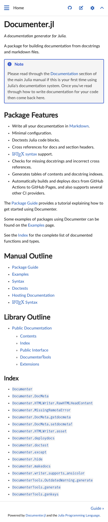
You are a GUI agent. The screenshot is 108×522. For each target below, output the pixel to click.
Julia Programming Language (79, 515)
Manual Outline (28, 256)
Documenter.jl (29, 25)
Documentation (64, 74)
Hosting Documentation (33, 295)
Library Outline (27, 317)
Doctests (20, 288)
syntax (24, 154)
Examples (36, 225)
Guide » (97, 508)
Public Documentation (32, 328)
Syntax (18, 281)
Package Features (31, 115)
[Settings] (92, 8)
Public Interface (34, 350)
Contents (28, 336)
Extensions (29, 364)
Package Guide (25, 203)
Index (23, 235)
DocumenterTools (35, 357)
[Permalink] (27, 64)
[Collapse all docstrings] (102, 8)
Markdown (79, 126)
